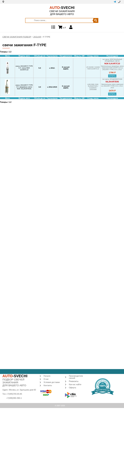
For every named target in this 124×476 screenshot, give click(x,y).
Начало (47, 376)
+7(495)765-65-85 (14, 394)
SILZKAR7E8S (112, 82)
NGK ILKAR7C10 (112, 64)
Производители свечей (76, 377)
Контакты (48, 385)
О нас (46, 379)
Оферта (72, 388)
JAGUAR (37, 37)
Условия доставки (52, 382)
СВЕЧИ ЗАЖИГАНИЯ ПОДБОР (16, 37)
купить (112, 76)
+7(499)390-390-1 (14, 398)
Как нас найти (75, 384)
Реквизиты (73, 381)
